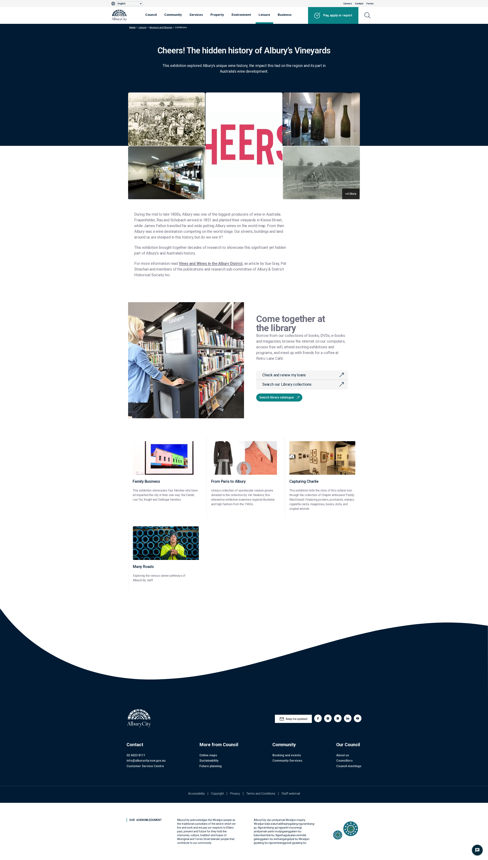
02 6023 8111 (136, 755)
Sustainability (208, 760)
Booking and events (286, 755)
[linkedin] (348, 718)
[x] (338, 718)
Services (196, 15)
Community (173, 15)
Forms (370, 3)
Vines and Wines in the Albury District (210, 263)
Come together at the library (290, 323)
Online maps (208, 755)
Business (284, 15)
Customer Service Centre (145, 766)
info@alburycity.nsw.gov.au (146, 760)
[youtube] (357, 718)
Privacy (235, 793)
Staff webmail (291, 793)
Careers (347, 3)
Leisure (264, 15)
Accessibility (196, 793)
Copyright (217, 793)
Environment (241, 15)
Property (217, 15)
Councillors (344, 760)
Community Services (287, 760)
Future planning (210, 766)
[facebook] (318, 718)
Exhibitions (181, 27)
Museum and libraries (160, 27)
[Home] (119, 15)
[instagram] (328, 718)
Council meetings (348, 766)
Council (151, 15)
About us (342, 755)
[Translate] (113, 3)
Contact (359, 3)
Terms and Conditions (260, 793)
